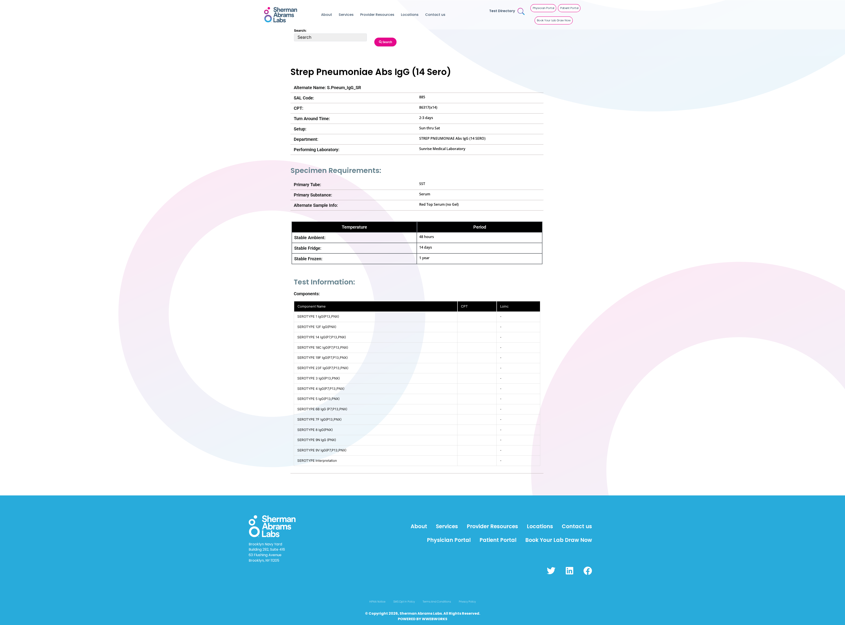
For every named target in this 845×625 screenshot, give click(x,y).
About (326, 14)
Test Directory (502, 10)
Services (346, 14)
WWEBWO (431, 618)
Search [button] (387, 42)
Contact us (435, 14)
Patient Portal (497, 540)
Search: (300, 30)
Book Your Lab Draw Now (558, 540)
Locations (410, 14)
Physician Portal (449, 540)
